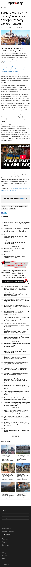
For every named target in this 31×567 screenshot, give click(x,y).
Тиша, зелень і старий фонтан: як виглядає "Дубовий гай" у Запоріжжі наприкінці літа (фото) (16, 393)
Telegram (22, 198)
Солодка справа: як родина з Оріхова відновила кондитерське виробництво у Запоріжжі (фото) (15, 351)
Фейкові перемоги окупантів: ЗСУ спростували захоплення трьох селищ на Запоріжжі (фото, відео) (17, 224)
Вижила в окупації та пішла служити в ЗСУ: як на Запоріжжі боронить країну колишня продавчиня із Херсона (16, 313)
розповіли (7, 61)
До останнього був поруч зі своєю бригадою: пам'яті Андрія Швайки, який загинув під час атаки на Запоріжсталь (17, 404)
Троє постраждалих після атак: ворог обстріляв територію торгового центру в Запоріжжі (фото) (15, 236)
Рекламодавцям (6, 518)
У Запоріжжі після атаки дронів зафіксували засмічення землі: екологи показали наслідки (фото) (16, 363)
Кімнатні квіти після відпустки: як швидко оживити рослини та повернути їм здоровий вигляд (16, 387)
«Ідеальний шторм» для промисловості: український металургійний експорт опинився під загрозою (17, 325)
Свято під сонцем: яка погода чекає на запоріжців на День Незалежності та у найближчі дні (15, 250)
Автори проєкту (6, 528)
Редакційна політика (8, 531)
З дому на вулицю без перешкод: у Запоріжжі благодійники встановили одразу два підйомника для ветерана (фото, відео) (16, 230)
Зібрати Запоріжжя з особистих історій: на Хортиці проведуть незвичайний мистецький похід (17, 418)
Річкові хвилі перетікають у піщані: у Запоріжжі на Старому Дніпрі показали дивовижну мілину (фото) (15, 256)
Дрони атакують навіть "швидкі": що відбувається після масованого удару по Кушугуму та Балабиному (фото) (15, 357)
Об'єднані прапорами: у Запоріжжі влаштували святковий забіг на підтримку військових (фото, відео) (15, 294)
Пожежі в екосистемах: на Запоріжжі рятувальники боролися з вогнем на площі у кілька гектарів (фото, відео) (16, 337)
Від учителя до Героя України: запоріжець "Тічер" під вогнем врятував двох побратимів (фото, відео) (16, 424)
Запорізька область (20, 206)
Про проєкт (5, 515)
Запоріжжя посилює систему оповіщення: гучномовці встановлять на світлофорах (15, 369)
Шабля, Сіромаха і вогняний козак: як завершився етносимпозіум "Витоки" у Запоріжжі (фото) (15, 242)
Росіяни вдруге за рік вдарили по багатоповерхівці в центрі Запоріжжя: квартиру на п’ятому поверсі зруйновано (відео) (15, 380)
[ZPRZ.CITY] (15, 3)
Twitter (5, 542)
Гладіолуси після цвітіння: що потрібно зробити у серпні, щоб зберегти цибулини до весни (16, 430)
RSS (4, 559)
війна (3, 206)
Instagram (6, 545)
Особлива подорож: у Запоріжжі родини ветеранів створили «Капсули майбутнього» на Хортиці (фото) (16, 300)
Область (3, 8)
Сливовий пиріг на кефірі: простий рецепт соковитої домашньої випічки (16, 373)
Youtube (5, 556)
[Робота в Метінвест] (15, 272)
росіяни (12, 208)
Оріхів (10, 206)
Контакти (4, 521)
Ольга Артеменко (5, 27)
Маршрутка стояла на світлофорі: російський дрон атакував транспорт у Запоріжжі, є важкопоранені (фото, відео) (16, 412)
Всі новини (15, 436)
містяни (4, 208)
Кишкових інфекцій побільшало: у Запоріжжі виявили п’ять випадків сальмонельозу (16, 398)
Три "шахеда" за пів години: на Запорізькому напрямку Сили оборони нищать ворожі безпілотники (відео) (16, 319)
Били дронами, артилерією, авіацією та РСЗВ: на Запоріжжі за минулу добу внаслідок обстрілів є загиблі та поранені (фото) (16, 331)
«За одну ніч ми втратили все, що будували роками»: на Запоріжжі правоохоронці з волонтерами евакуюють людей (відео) (16, 288)
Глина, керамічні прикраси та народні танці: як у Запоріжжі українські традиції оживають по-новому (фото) (17, 345)
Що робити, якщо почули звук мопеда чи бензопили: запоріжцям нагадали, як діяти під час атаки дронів (17, 307)
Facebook (6, 539)
